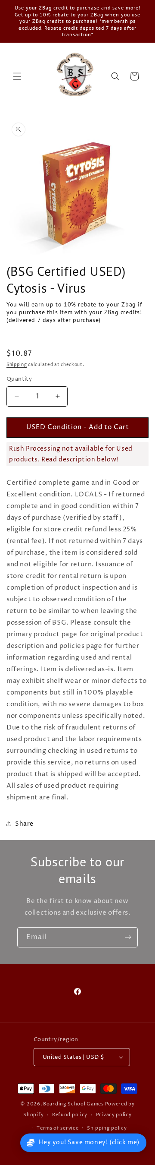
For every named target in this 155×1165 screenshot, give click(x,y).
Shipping (16, 365)
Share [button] (24, 824)
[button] (17, 76)
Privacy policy (114, 1114)
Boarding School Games (73, 1104)
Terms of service (57, 1128)
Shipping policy (107, 1128)
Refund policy (69, 1114)
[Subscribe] (127, 937)
